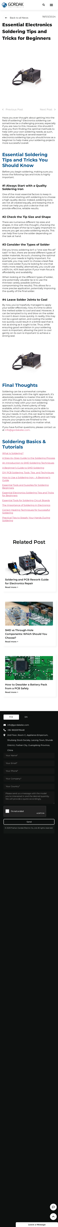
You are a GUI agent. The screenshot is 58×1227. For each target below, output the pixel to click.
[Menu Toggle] (51, 5)
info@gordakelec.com (17, 430)
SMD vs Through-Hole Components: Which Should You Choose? (26, 634)
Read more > (11, 587)
